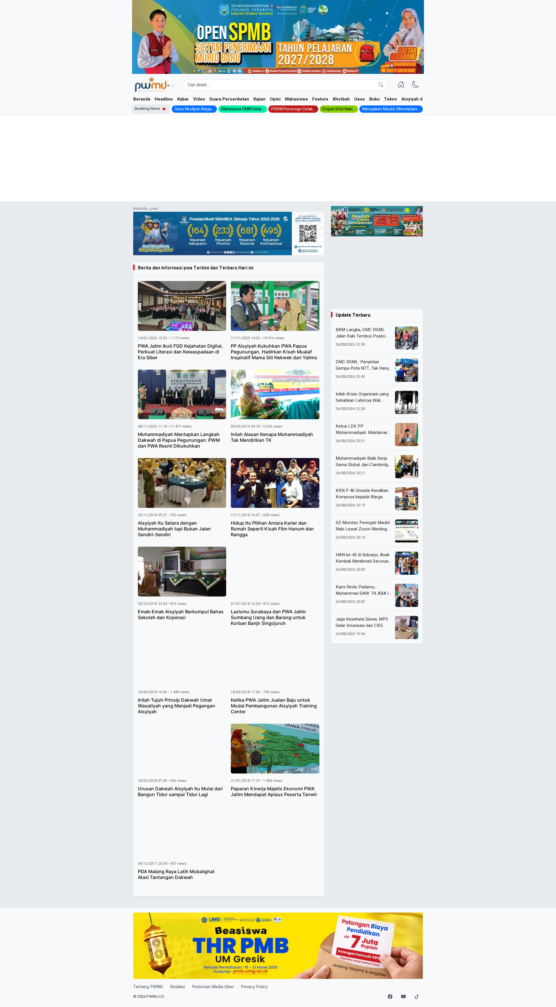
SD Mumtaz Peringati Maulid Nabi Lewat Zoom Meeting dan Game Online (363, 525)
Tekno (390, 99)
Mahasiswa (296, 99)
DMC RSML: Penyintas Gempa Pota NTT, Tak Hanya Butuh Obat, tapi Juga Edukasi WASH (363, 365)
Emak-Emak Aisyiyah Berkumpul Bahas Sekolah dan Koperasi (181, 614)
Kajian (259, 99)
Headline (164, 99)
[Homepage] (154, 85)
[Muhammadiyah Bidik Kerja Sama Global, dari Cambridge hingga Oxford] (406, 466)
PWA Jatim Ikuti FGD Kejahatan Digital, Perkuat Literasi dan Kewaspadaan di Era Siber (180, 351)
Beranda (141, 99)
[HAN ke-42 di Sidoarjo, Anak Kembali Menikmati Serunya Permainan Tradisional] (406, 563)
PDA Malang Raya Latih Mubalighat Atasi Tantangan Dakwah (176, 874)
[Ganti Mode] (415, 85)
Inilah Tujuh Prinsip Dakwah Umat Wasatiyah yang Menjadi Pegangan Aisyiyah (176, 705)
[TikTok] (417, 996)
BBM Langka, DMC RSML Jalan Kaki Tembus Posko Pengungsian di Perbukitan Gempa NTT (361, 333)
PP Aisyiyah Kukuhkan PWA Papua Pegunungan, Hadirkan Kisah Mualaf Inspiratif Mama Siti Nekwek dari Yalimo (274, 351)
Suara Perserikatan (229, 99)
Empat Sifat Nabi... (339, 109)
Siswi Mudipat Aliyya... (194, 109)
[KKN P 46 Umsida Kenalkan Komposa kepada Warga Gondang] (406, 498)
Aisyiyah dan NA (418, 99)
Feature (320, 99)
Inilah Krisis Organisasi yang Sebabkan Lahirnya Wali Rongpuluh (362, 397)
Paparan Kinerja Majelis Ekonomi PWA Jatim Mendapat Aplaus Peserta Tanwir (274, 791)
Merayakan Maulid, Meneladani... (391, 109)
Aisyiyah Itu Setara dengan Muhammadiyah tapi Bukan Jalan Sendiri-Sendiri (174, 528)
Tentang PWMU (148, 987)
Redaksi (177, 987)
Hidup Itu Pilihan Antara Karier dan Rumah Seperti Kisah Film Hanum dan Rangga (272, 528)
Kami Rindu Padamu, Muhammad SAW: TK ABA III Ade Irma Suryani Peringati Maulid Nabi (363, 590)
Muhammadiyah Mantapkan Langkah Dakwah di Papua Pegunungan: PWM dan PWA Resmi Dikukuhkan (179, 440)
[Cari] (381, 84)
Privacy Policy (254, 987)
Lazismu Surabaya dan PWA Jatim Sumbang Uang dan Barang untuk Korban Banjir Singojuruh (268, 617)
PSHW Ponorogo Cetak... (293, 109)
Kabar (183, 99)
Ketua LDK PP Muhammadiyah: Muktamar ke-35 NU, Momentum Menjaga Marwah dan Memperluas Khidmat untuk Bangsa (362, 429)
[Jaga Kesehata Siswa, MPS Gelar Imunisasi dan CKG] (406, 627)
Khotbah (341, 99)
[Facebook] (390, 996)
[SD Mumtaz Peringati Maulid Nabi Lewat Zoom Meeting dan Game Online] (406, 531)
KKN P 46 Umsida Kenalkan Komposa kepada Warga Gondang (362, 493)
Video (199, 99)
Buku (374, 99)
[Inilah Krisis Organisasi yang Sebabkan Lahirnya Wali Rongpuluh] (406, 402)
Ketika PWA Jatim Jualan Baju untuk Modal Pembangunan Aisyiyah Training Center (274, 705)
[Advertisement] (278, 157)
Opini (275, 99)
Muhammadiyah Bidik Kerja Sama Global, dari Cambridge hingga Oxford (363, 461)
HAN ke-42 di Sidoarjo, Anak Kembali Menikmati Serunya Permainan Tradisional (362, 558)
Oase (359, 99)
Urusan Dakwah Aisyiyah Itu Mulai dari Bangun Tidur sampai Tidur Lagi (180, 791)
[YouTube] (403, 996)
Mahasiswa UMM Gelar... (242, 109)
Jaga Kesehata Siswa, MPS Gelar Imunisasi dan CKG (362, 622)
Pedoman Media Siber (213, 987)
